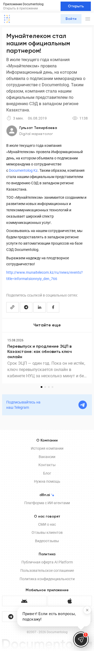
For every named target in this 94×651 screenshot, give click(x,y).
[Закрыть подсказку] (87, 610)
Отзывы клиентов (47, 532)
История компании (47, 448)
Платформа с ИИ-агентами (47, 503)
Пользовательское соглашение (47, 570)
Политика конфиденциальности (47, 579)
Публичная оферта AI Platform (47, 562)
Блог (47, 473)
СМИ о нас (47, 524)
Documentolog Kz (23, 170)
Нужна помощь (47, 481)
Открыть (76, 6)
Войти (71, 19)
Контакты (47, 465)
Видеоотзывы (47, 541)
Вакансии (47, 457)
